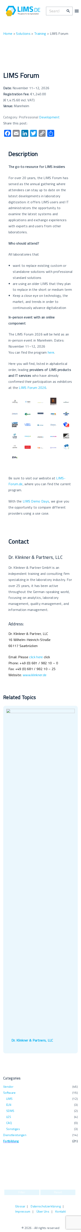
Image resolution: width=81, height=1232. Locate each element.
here (51, 352)
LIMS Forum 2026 (32, 387)
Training (40, 33)
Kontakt (60, 1211)
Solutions (23, 33)
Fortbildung (11, 1141)
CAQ (9, 1123)
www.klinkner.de (35, 674)
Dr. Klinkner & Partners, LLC (32, 1040)
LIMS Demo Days (36, 501)
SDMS (10, 1110)
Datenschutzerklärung (45, 1206)
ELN (8, 1104)
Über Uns (43, 1211)
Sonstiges (13, 1129)
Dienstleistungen (14, 1135)
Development (49, 117)
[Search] (68, 11)
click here (36, 657)
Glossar (20, 1206)
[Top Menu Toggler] (77, 11)
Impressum (22, 1211)
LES (8, 1116)
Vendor (8, 1086)
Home (7, 33)
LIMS (9, 1098)
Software (9, 1092)
